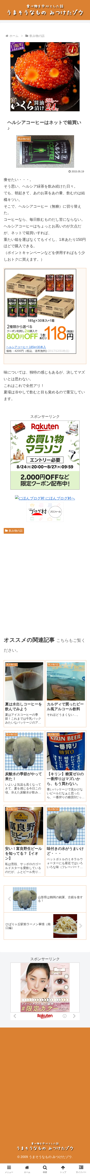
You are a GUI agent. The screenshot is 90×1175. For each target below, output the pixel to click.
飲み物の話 (16, 530)
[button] (81, 789)
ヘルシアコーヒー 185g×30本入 (26, 347)
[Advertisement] (45, 1079)
